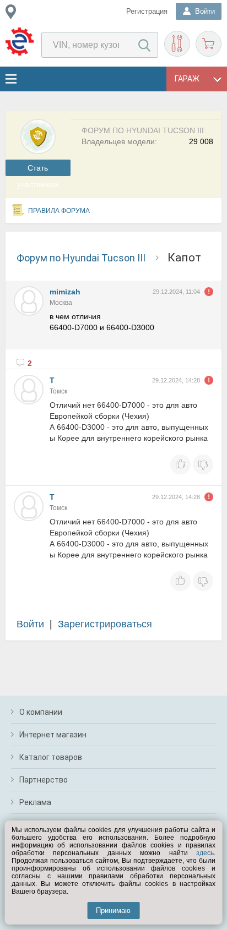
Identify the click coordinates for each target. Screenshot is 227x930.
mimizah (65, 291)
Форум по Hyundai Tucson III (81, 258)
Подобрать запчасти (177, 44)
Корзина (208, 44)
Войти (30, 624)
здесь (205, 853)
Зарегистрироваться (105, 624)
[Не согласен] (203, 464)
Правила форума (59, 211)
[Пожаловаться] (208, 291)
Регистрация (146, 11)
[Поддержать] (180, 464)
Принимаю (113, 910)
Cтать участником (37, 169)
